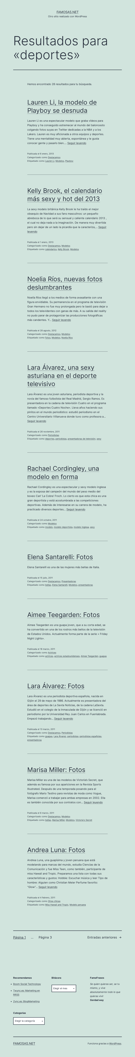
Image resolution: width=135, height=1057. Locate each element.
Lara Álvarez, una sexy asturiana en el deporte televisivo (62, 376)
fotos (47, 337)
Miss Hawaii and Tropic (56, 904)
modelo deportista (63, 527)
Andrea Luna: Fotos (56, 850)
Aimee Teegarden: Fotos (63, 615)
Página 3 (45, 937)
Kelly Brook (63, 249)
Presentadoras (69, 581)
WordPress (115, 1043)
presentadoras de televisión (81, 438)
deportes (49, 438)
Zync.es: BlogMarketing (26, 1001)
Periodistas (53, 435)
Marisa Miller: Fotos (56, 770)
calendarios (51, 249)
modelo (49, 527)
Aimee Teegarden (89, 656)
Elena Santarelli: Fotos (60, 557)
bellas (48, 585)
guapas (103, 656)
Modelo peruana (78, 904)
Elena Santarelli (60, 585)
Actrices (52, 652)
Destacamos (54, 157)
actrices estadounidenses (67, 656)
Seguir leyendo (76, 143)
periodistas (61, 438)
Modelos (60, 161)
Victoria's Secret (84, 820)
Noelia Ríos (67, 337)
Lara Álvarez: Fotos (55, 686)
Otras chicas (54, 901)
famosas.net (68, 12)
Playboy (69, 161)
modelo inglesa (81, 527)
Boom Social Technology (27, 984)
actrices (49, 656)
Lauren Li (49, 161)
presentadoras (85, 585)
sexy (99, 438)
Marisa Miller (58, 820)
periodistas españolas (90, 736)
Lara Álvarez (60, 736)
